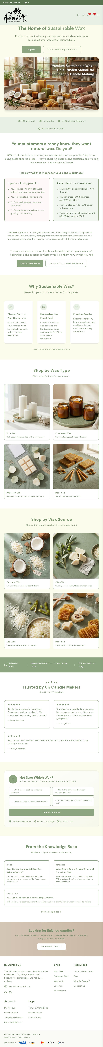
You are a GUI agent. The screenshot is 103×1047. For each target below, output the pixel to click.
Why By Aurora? (82, 981)
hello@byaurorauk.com (20, 986)
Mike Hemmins (24, 1037)
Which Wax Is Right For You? (62, 49)
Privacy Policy (35, 1012)
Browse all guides (50, 911)
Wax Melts (59, 981)
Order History (11, 1012)
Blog (76, 976)
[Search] (78, 15)
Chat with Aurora (51, 812)
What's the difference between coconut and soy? (70, 791)
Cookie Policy (35, 1017)
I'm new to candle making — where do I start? (73, 801)
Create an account (11, 2)
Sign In (26, 2)
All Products (60, 990)
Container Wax (61, 976)
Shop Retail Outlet (50, 946)
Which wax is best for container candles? (26, 791)
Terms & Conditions (38, 1007)
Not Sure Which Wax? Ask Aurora (66, 263)
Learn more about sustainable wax (50, 349)
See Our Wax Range (30, 263)
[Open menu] (98, 15)
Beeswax (58, 985)
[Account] (83, 15)
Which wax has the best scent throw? (29, 801)
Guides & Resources (84, 971)
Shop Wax (31, 49)
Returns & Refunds (13, 1022)
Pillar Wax (58, 971)
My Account (10, 1007)
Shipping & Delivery (13, 1017)
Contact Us (79, 985)
